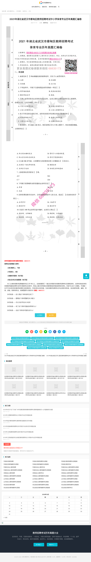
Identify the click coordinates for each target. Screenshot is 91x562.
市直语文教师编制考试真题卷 (40, 464)
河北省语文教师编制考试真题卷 (41, 487)
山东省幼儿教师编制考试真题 (40, 481)
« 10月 (5, 517)
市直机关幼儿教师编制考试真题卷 (41, 470)
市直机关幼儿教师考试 (38, 467)
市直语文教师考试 (66, 464)
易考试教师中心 (45, 2)
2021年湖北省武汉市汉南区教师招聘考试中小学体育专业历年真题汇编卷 (24, 355)
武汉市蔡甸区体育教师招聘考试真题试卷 (67, 338)
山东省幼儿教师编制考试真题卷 (70, 481)
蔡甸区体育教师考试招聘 (56, 347)
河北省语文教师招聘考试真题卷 (70, 484)
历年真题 (18, 11)
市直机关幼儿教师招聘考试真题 (70, 467)
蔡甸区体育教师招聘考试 (14, 344)
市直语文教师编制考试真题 (11, 464)
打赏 (51, 315)
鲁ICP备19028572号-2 (41, 557)
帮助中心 (52, 544)
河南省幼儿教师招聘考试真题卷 (12, 476)
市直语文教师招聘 (9, 461)
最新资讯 (44, 6)
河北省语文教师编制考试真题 (12, 487)
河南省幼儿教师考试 (38, 473)
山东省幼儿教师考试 (38, 479)
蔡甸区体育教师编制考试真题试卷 (37, 347)
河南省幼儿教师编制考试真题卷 (70, 476)
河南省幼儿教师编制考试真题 (40, 476)
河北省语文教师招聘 (9, 484)
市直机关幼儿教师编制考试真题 (70, 470)
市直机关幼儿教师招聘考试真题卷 (13, 470)
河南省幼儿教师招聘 (9, 473)
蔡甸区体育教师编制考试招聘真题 (74, 344)
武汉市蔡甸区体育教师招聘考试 (21, 338)
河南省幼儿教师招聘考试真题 (69, 473)
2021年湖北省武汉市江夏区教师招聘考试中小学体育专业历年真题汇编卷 (66, 355)
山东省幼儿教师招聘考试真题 (69, 479)
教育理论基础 (52, 6)
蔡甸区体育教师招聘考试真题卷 (32, 344)
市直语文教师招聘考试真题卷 (69, 461)
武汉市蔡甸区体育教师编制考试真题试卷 (48, 341)
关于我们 (39, 544)
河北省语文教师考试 (66, 487)
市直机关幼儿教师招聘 (10, 467)
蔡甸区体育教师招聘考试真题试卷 (52, 344)
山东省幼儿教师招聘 (9, 479)
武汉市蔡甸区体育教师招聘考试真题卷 (42, 338)
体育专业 (25, 11)
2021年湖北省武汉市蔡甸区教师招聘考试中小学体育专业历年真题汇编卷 (46, 19)
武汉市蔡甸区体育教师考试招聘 (70, 341)
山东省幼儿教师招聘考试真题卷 (12, 481)
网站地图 (32, 557)
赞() (40, 315)
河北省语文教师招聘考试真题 (40, 484)
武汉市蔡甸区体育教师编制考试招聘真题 (23, 341)
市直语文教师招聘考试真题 (39, 461)
